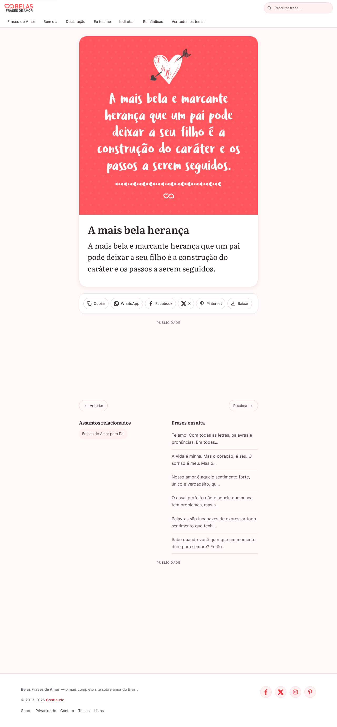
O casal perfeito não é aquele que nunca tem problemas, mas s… (212, 501)
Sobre (26, 710)
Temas (84, 710)
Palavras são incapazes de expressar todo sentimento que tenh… (214, 522)
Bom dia (50, 21)
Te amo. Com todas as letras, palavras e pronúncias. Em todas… (212, 438)
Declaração (75, 21)
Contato (67, 710)
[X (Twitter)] (280, 692)
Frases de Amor (21, 21)
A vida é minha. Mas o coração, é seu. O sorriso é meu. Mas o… (212, 459)
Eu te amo (102, 21)
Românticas (153, 21)
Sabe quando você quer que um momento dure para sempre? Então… (214, 543)
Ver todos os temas (189, 21)
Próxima (240, 405)
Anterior (96, 405)
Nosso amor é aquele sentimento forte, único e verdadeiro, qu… (211, 480)
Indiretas (127, 21)
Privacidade (46, 710)
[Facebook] (266, 692)
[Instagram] (295, 692)
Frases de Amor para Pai (103, 433)
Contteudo (55, 700)
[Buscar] (269, 8)
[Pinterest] (310, 692)
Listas (99, 710)
